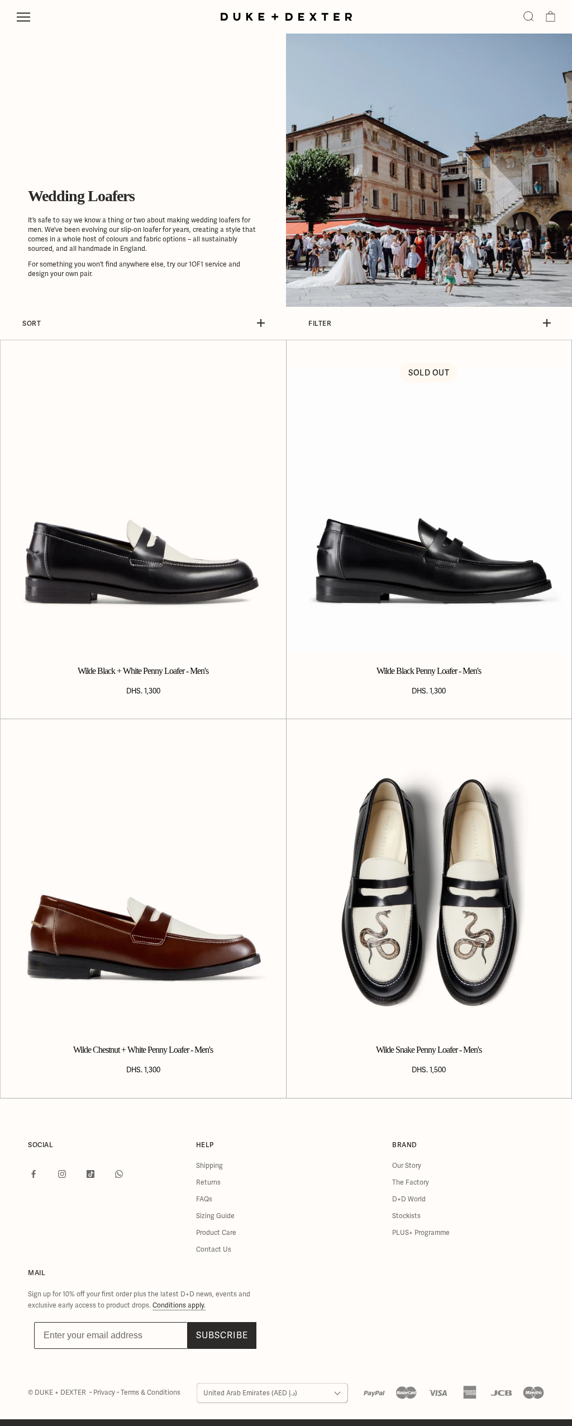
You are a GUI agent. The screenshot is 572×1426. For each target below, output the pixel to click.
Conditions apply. (179, 1305)
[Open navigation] (23, 17)
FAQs (204, 1199)
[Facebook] (33, 1173)
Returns (208, 1182)
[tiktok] (90, 1173)
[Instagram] (62, 1173)
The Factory (410, 1182)
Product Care (216, 1232)
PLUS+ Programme (421, 1232)
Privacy (105, 1392)
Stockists (406, 1215)
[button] (528, 16)
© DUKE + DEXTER (58, 1392)
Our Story (406, 1165)
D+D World (409, 1199)
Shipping (209, 1165)
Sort (31, 323)
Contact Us (213, 1249)
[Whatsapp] (119, 1173)
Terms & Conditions (150, 1392)
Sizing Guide (215, 1215)
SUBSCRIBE (222, 1335)
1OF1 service (208, 264)
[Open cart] (550, 16)
